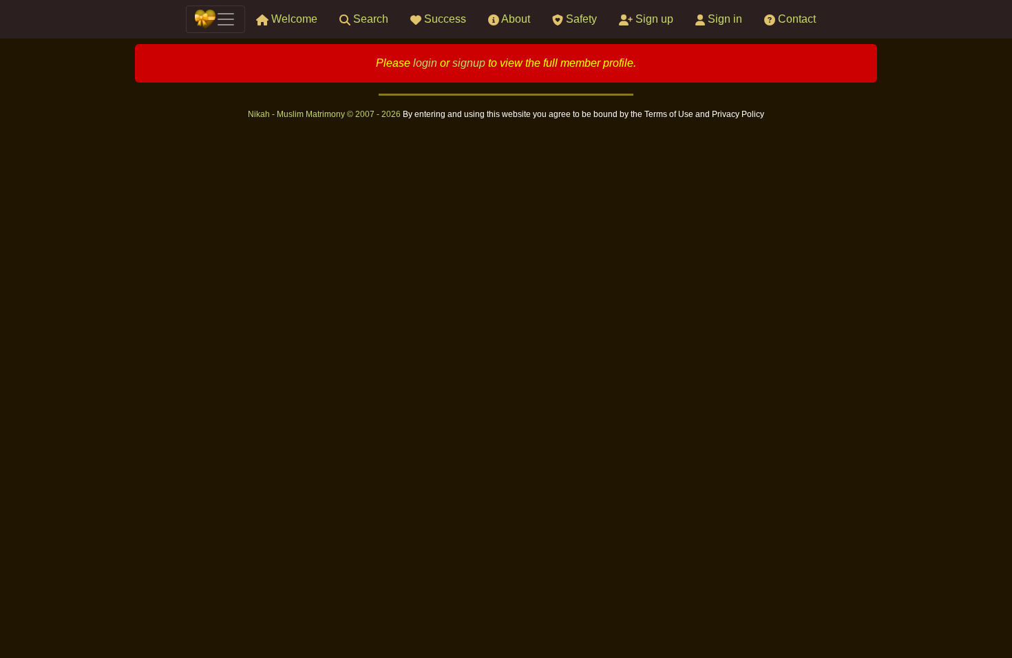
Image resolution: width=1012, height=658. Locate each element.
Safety (580, 19)
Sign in (723, 19)
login (425, 63)
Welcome (292, 19)
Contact (795, 19)
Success (443, 19)
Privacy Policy (738, 114)
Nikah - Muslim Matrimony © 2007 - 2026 (325, 114)
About (514, 19)
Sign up (653, 19)
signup (468, 63)
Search (369, 19)
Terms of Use (669, 114)
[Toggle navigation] (215, 19)
